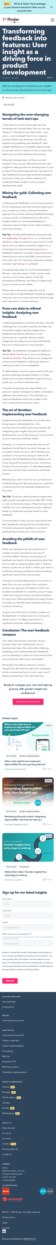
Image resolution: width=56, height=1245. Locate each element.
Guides (8, 1108)
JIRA (42, 500)
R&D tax (6, 1056)
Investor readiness (10, 1040)
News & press (8, 1128)
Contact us (7, 1154)
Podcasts (8, 1092)
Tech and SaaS (9, 1001)
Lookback (32, 263)
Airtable (17, 358)
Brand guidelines (10, 1149)
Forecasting (7, 1051)
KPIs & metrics (11, 1097)
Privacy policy (8, 1217)
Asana (27, 503)
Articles (8, 1087)
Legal (4, 1222)
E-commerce (8, 1007)
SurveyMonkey (10, 238)
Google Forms (26, 238)
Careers (9, 1143)
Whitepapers (10, 1113)
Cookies (6, 1228)
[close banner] (51, 7)
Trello (49, 500)
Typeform (7, 241)
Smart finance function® (13, 1020)
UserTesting (18, 263)
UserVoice (21, 354)
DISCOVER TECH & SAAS (28, 701)
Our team (6, 1138)
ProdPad (10, 354)
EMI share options (10, 1067)
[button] (52, 20)
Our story (6, 1133)
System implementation (13, 1045)
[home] (11, 20)
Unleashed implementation (14, 1072)
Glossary (6, 1102)
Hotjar (46, 374)
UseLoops (45, 252)
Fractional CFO (9, 1061)
